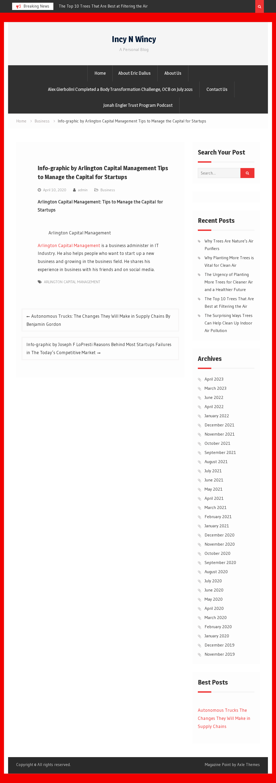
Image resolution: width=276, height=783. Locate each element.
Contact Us (216, 89)
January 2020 (217, 635)
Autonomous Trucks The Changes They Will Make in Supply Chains (224, 718)
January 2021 (217, 525)
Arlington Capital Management (69, 245)
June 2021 (214, 480)
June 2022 (214, 397)
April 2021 (214, 498)
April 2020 (214, 608)
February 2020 (218, 626)
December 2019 (219, 645)
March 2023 (215, 388)
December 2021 (219, 425)
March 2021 (216, 507)
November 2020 (220, 544)
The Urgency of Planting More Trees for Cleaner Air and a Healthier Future (229, 282)
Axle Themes (248, 764)
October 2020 (217, 553)
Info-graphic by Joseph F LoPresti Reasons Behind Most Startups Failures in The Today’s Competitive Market (98, 348)
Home (100, 73)
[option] (103, 6)
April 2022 (214, 406)
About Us (172, 73)
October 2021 (217, 443)
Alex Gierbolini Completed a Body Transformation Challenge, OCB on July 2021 (120, 89)
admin (83, 189)
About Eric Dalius (134, 73)
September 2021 (220, 452)
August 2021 (216, 461)
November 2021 (220, 434)
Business (108, 189)
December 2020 (219, 535)
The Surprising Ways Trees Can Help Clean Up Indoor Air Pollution (229, 323)
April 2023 (214, 379)
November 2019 (220, 654)
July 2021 (213, 470)
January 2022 (217, 415)
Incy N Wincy (134, 39)
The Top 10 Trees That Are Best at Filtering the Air (99, 6)
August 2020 (216, 571)
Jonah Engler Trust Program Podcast (137, 105)
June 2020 (214, 590)
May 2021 (214, 489)
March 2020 (216, 617)
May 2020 (214, 599)
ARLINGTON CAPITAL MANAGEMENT (73, 281)
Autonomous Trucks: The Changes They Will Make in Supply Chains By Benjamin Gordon (98, 320)
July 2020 (213, 580)
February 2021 (218, 516)
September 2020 (220, 562)
